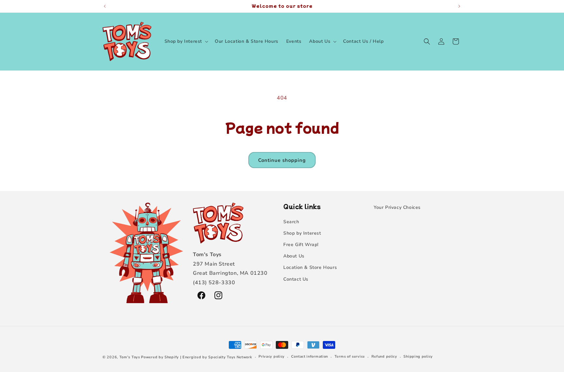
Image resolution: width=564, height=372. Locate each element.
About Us (294, 256)
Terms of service (350, 356)
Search (291, 222)
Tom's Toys (129, 357)
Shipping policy (418, 356)
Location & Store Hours (310, 267)
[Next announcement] (459, 6)
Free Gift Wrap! (301, 244)
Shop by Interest (302, 233)
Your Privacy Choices (397, 207)
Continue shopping (282, 160)
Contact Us (295, 279)
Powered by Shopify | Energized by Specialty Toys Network (196, 357)
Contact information (309, 356)
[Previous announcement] (105, 6)
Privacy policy (271, 356)
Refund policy (384, 356)
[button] (186, 41)
